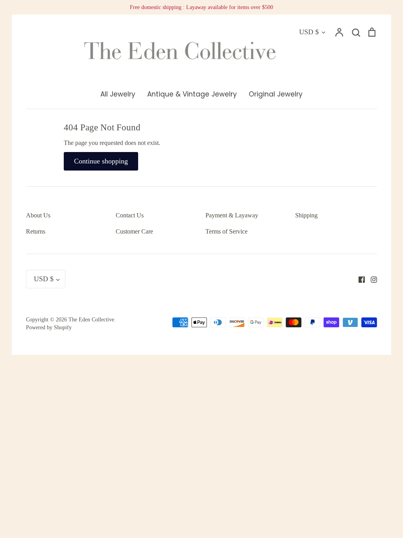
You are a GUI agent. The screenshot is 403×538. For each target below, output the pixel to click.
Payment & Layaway (231, 215)
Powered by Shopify (49, 327)
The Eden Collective (91, 320)
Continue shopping (101, 161)
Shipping (306, 215)
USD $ (309, 32)
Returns (35, 231)
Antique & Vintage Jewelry (192, 94)
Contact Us (130, 215)
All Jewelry (117, 94)
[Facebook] (359, 279)
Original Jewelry (276, 94)
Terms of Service (226, 231)
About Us (38, 215)
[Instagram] (371, 279)
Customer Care (134, 231)
